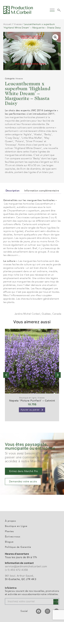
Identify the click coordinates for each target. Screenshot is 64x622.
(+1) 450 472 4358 (16, 569)
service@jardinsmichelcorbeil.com (26, 566)
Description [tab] (13, 190)
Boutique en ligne (27, 397)
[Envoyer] (55, 602)
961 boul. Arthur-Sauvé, (19, 575)
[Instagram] (47, 611)
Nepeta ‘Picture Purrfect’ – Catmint (32, 400)
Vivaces (18, 24)
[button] (52, 9)
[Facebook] (38, 611)
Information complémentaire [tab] (41, 190)
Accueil (7, 24)
